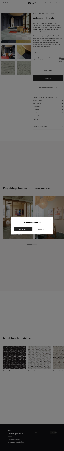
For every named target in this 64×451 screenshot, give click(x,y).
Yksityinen (41, 229)
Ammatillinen (23, 229)
